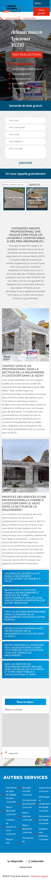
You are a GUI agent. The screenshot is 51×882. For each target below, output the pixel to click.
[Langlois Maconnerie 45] (11, 8)
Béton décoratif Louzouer (11, 811)
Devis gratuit (41, 12)
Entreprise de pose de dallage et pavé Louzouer (11, 794)
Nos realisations (27, 54)
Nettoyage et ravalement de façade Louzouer (43, 803)
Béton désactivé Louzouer (27, 829)
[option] (14, 198)
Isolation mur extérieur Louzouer (43, 834)
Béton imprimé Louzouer (27, 816)
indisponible (11, 18)
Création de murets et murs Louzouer (11, 826)
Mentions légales (39, 876)
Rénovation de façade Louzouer (43, 820)
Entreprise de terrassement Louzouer (27, 804)
